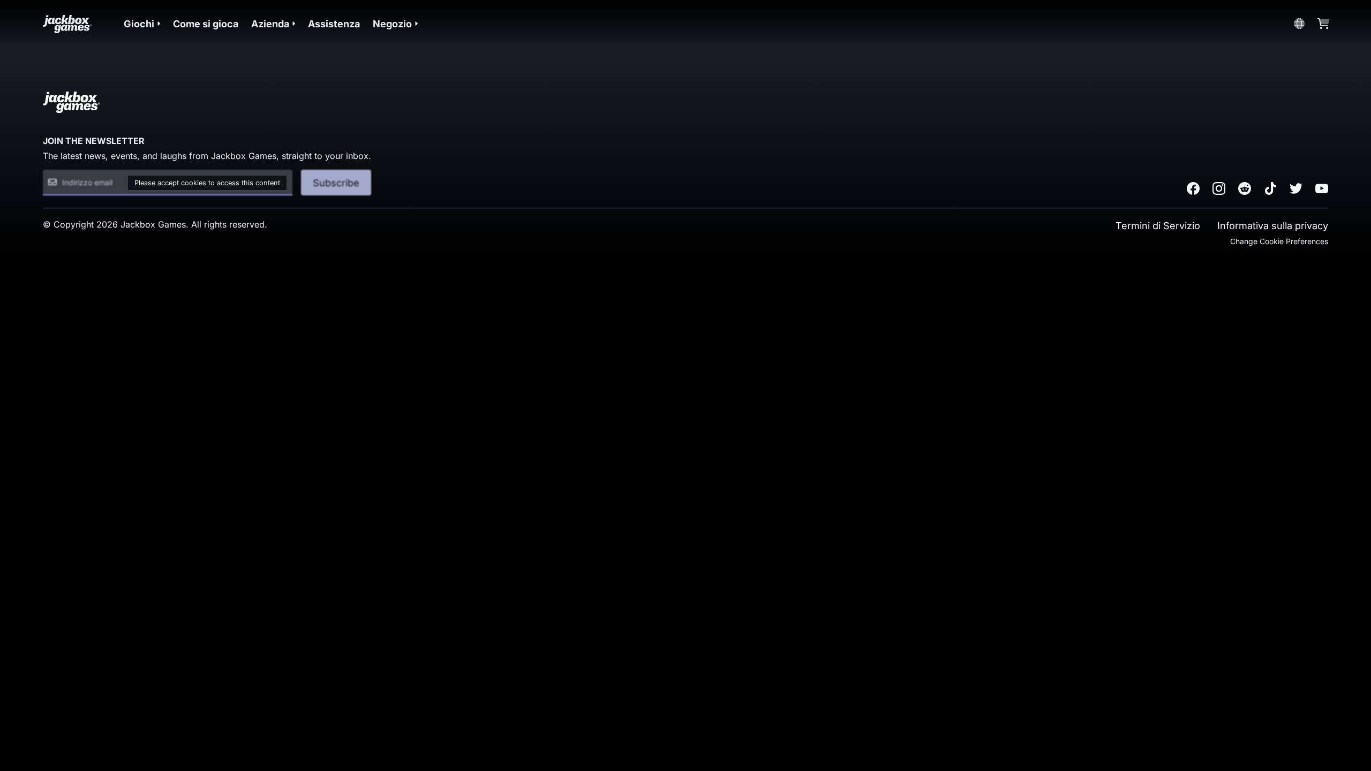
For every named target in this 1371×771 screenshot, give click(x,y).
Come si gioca (205, 23)
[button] (142, 24)
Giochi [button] (139, 23)
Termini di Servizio (1158, 225)
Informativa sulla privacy (1272, 225)
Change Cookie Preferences (1279, 241)
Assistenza (334, 23)
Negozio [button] (392, 23)
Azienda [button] (270, 23)
